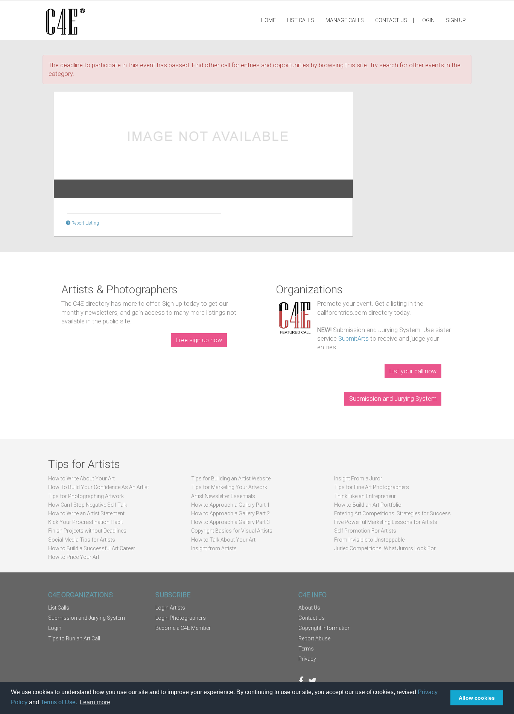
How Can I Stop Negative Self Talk (87, 505)
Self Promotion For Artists (365, 531)
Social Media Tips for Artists (81, 540)
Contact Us (391, 20)
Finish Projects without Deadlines (87, 531)
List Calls (300, 20)
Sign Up (456, 20)
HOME (268, 20)
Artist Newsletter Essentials (223, 496)
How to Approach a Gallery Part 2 (230, 513)
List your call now (412, 371)
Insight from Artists (214, 548)
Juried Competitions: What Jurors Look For (385, 548)
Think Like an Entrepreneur (365, 496)
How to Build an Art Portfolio (367, 505)
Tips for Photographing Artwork (86, 496)
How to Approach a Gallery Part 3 (230, 522)
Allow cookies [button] (477, 698)
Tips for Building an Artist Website (231, 478)
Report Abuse (314, 639)
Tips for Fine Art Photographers (371, 487)
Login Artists (170, 608)
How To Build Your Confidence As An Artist (98, 487)
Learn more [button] (95, 702)
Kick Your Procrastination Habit (85, 522)
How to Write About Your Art (81, 478)
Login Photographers (180, 618)
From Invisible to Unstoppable (369, 540)
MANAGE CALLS (344, 20)
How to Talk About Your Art (223, 540)
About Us (309, 608)
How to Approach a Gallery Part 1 (230, 505)
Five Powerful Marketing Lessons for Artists (385, 522)
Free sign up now (199, 340)
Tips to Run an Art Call (74, 639)
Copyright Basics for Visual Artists (231, 531)
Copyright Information (324, 628)
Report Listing (84, 223)
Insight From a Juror (358, 478)
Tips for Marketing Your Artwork (229, 487)
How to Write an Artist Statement (86, 513)
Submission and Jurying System (392, 398)
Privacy (307, 659)
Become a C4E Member (183, 628)
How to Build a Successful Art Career (91, 548)
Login (427, 20)
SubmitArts (353, 338)
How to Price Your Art (73, 557)
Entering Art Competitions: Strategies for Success (392, 513)
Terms (306, 649)
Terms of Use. (59, 702)
